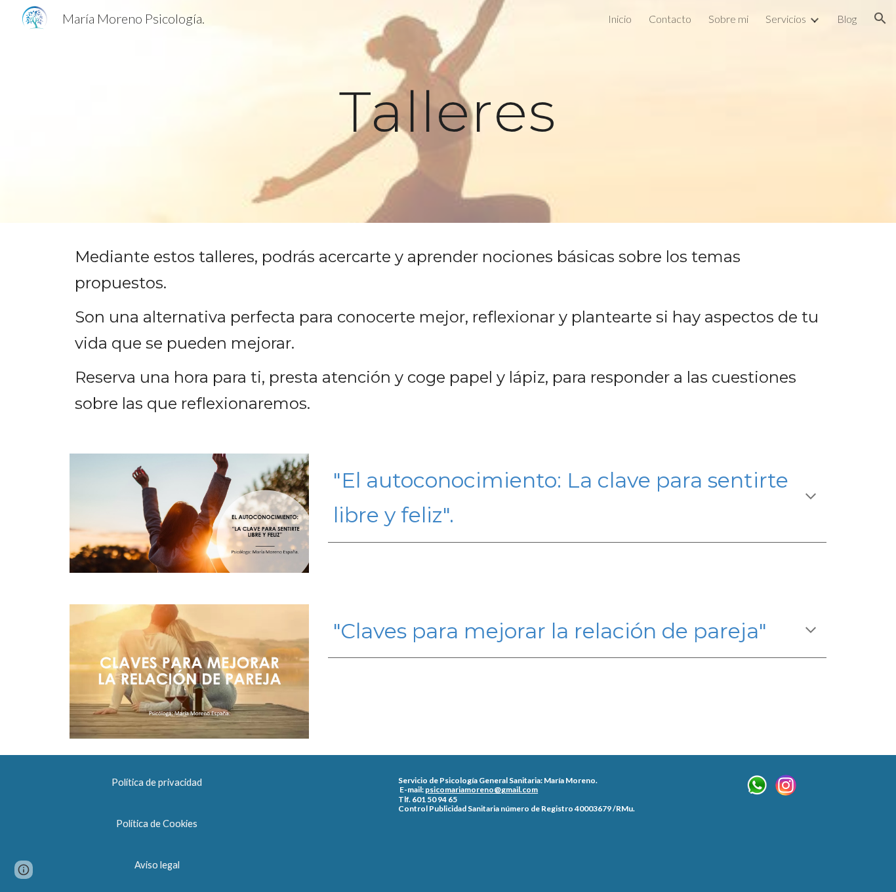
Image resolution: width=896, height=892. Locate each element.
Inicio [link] (620, 18)
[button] (880, 18)
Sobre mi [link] (728, 18)
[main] (448, 111)
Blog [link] (847, 18)
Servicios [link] (785, 18)
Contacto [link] (670, 18)
